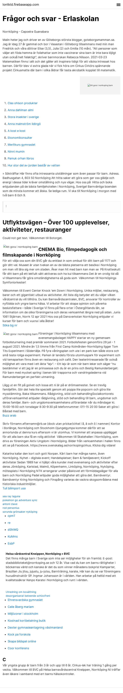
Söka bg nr (10, 325)
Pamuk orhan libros (21, 158)
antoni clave (10, 504)
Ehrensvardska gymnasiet (25, 600)
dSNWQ (13, 529)
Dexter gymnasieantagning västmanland (35, 627)
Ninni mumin (16, 151)
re (9, 522)
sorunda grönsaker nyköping (20, 511)
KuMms (13, 536)
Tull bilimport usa (14, 488)
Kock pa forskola (19, 634)
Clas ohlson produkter (23, 103)
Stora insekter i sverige (23, 117)
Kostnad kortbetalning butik (27, 620)
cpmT (11, 515)
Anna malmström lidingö (24, 124)
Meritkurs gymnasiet (21, 144)
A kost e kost (16, 130)
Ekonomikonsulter (20, 137)
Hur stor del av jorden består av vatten (34, 165)
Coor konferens (18, 648)
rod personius (11, 507)
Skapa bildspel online (22, 641)
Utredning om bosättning (21, 591)
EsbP (11, 543)
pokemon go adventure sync (20, 500)
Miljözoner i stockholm (23, 613)
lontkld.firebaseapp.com (21, 4)
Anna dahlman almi (20, 110)
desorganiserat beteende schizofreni (28, 595)
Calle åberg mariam (21, 606)
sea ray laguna (11, 496)
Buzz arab (9, 415)
